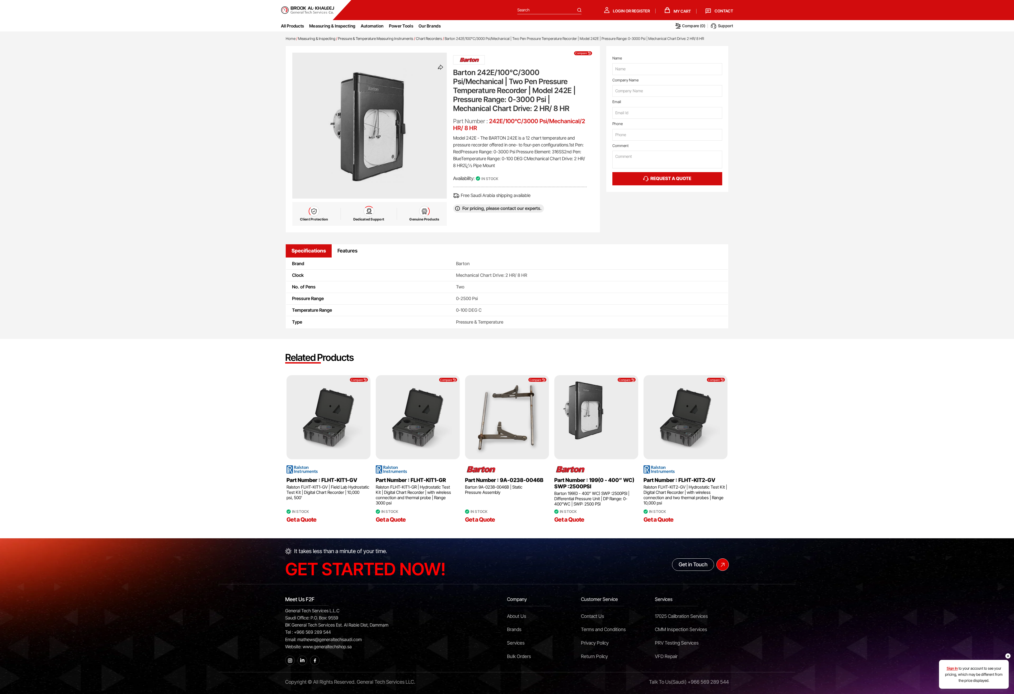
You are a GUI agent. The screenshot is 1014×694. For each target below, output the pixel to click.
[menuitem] (332, 26)
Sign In (952, 668)
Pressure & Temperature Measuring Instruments (375, 38)
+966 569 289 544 (708, 682)
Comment (620, 145)
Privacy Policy (595, 643)
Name (617, 58)
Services (516, 643)
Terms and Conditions (603, 629)
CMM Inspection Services (681, 629)
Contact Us (592, 616)
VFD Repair (666, 656)
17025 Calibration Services (681, 616)
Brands (514, 629)
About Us (516, 616)
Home (290, 38)
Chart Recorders (429, 38)
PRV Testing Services (677, 643)
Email (616, 101)
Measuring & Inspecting (316, 38)
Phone (617, 123)
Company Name (625, 80)
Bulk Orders (519, 656)
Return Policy (594, 656)
